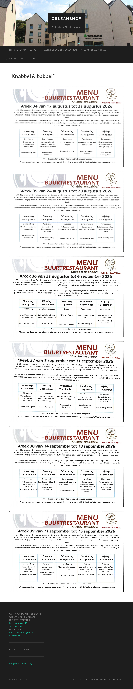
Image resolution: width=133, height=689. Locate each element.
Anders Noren (103, 680)
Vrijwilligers (16, 59)
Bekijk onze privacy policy (20, 663)
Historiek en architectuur (23, 50)
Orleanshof (66, 19)
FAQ (30, 59)
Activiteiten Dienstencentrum (60, 50)
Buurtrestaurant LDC (95, 50)
